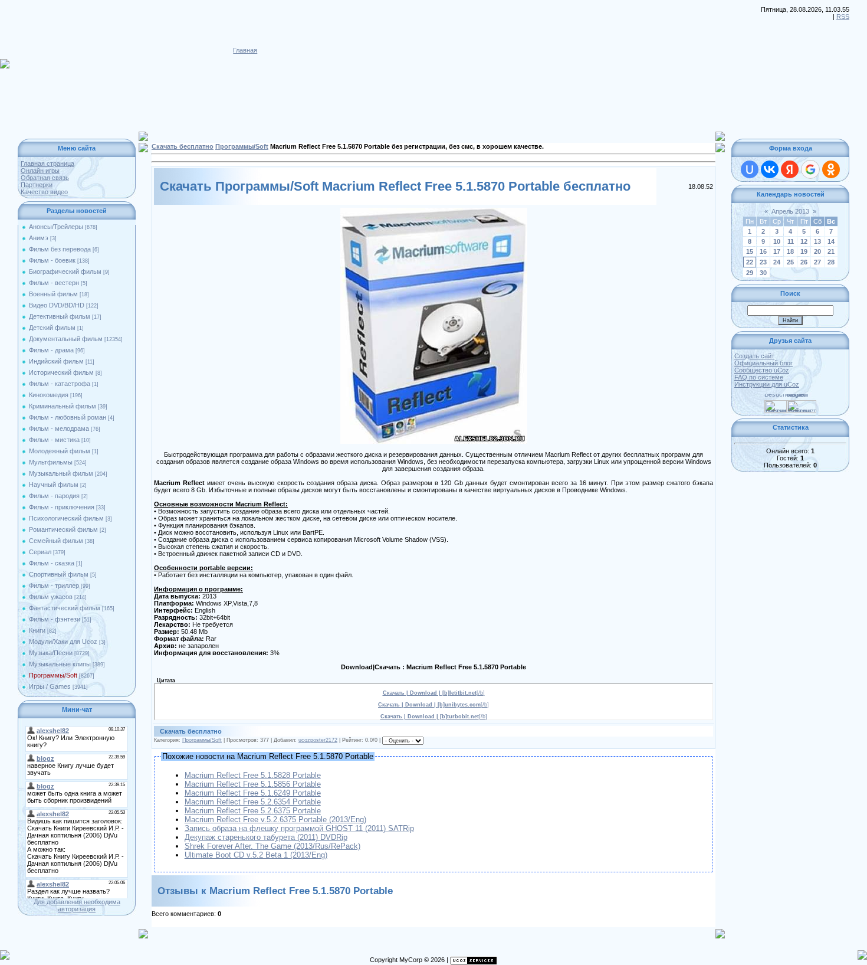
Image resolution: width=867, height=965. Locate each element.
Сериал (40, 551)
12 (803, 241)
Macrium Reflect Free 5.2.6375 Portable (253, 810)
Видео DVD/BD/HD (56, 305)
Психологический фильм (66, 518)
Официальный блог (763, 363)
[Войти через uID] (749, 169)
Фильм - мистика (54, 439)
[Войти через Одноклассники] (831, 169)
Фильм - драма (51, 350)
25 (790, 262)
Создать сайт (754, 355)
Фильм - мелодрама (59, 428)
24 (776, 262)
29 (749, 272)
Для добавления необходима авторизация (77, 905)
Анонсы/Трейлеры (56, 226)
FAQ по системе (758, 377)
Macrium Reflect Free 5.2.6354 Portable (253, 801)
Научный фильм (53, 484)
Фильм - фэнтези (54, 619)
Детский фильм (52, 327)
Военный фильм (53, 293)
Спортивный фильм (58, 574)
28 (831, 262)
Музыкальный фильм (61, 473)
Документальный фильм (66, 338)
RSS (842, 16)
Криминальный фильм (62, 406)
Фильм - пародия (54, 495)
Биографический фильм (65, 271)
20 (817, 251)
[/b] (434, 693)
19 (803, 251)
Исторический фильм (61, 372)
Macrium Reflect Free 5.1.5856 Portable (253, 784)
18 (790, 251)
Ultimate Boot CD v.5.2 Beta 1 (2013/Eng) (256, 854)
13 (817, 241)
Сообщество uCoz (761, 370)
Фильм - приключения (61, 507)
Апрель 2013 (790, 211)
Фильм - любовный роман (67, 417)
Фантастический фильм (64, 607)
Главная (245, 50)
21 (831, 251)
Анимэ (38, 237)
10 (776, 241)
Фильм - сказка (51, 563)
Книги (37, 630)
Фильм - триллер (54, 585)
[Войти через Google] (810, 169)
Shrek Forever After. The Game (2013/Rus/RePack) (272, 846)
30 (763, 272)
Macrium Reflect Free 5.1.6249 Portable (253, 793)
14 (831, 241)
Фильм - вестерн (54, 282)
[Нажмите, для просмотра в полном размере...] (433, 211)
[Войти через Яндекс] (790, 169)
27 (817, 262)
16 (763, 251)
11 (790, 241)
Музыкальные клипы (60, 664)
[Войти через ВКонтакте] (770, 169)
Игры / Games (50, 686)
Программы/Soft (53, 675)
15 (749, 251)
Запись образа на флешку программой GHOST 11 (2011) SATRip (299, 828)
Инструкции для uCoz (766, 384)
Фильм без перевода (60, 249)
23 (763, 262)
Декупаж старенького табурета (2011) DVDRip (266, 837)
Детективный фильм (59, 316)
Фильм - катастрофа (59, 383)
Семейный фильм (56, 540)
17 (776, 251)
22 (749, 262)
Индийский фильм (56, 361)
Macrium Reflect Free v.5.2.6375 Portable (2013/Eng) (275, 819)
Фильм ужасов (51, 596)
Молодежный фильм (59, 450)
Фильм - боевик (52, 260)
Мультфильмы (51, 462)
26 (803, 262)
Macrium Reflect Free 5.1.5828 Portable (253, 775)
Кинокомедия (48, 394)
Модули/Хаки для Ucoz (63, 641)
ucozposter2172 (317, 740)
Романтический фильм (63, 529)
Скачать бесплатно (183, 146)
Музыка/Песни (51, 652)
